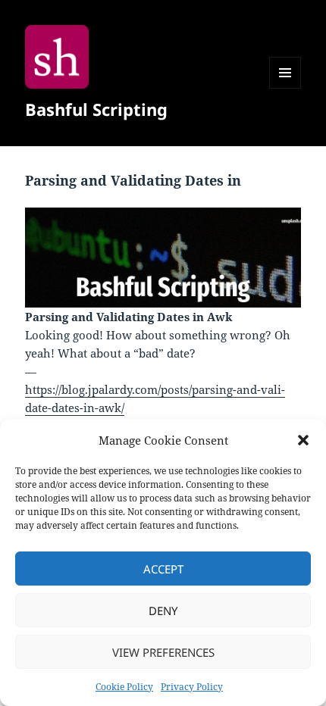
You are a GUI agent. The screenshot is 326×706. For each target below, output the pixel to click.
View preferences (163, 652)
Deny (163, 610)
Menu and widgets (285, 88)
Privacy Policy (192, 686)
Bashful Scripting (96, 109)
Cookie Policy (124, 686)
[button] (303, 440)
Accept (163, 568)
